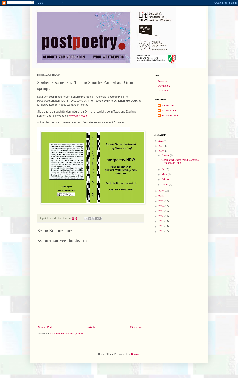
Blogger (135, 354)
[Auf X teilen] (93, 218)
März (165, 174)
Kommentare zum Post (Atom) (66, 333)
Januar (165, 184)
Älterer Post (136, 327)
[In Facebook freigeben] (97, 218)
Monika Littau (168, 110)
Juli (164, 169)
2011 (161, 231)
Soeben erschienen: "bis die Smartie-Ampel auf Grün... (180, 161)
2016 (161, 206)
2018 (161, 196)
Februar (166, 179)
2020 (161, 151)
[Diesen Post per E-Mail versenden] (86, 218)
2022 (161, 140)
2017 (161, 201)
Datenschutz (164, 85)
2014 (161, 216)
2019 (161, 191)
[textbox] (81, 138)
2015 (161, 211)
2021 (161, 146)
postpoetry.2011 (169, 115)
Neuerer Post (45, 327)
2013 (161, 221)
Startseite (91, 327)
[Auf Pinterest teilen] (100, 218)
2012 (161, 226)
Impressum (163, 90)
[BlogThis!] (89, 218)
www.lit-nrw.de (78, 115)
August (166, 155)
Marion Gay (167, 105)
